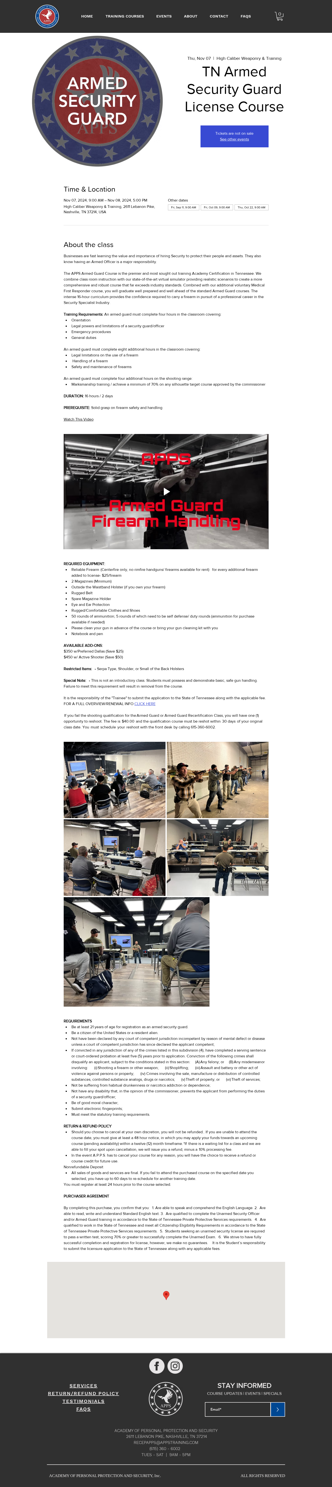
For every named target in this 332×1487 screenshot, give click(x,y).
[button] (280, 16)
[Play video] (166, 491)
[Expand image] (115, 780)
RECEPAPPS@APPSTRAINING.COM (166, 1442)
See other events (234, 139)
